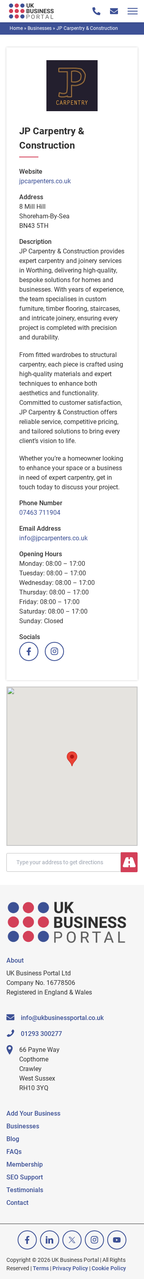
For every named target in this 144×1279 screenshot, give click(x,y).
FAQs (14, 1151)
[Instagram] (54, 651)
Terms (41, 1268)
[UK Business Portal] (31, 11)
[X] (72, 1240)
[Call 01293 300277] (96, 11)
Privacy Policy (70, 1268)
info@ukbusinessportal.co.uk (62, 1018)
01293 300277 (41, 1034)
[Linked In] (49, 1240)
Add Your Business (33, 1113)
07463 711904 (39, 512)
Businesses (40, 28)
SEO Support (24, 1177)
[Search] (129, 862)
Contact (17, 1202)
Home (16, 28)
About (15, 960)
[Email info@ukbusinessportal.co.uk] (114, 11)
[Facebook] (28, 651)
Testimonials (24, 1190)
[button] (72, 758)
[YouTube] (116, 1240)
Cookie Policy (109, 1268)
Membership (24, 1164)
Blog (12, 1139)
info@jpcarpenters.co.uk (53, 538)
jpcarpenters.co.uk (45, 181)
